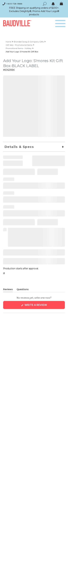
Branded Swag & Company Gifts (29, 41)
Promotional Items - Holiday (18, 48)
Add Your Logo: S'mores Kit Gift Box (22, 51)
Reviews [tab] (8, 290)
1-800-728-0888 (14, 4)
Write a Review (42, 306)
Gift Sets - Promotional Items (19, 45)
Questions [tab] (23, 290)
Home (8, 41)
